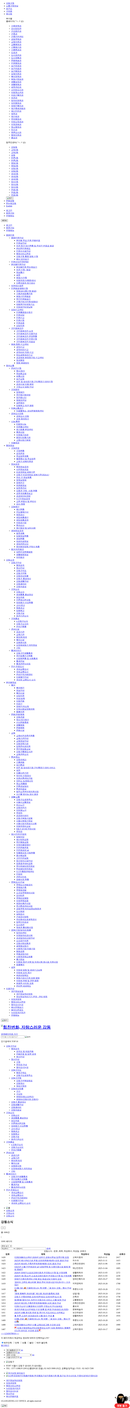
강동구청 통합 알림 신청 (27, 256)
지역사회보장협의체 (25, 709)
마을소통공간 (17, 408)
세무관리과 (16, 87)
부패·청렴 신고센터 (20, 344)
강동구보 (20, 613)
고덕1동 (14, 150)
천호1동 (14, 190)
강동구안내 (16, 563)
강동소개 (10, 560)
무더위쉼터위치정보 (25, 866)
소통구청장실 (12, 6)
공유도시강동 (17, 413)
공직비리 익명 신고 (25, 352)
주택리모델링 (22, 898)
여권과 (14, 98)
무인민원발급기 (23, 299)
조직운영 (20, 453)
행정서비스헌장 (23, 254)
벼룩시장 (20, 376)
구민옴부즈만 (17, 328)
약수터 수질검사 (23, 776)
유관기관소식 (22, 616)
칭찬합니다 (21, 397)
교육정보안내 (22, 741)
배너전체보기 (17, 1007)
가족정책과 (16, 26)
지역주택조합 (22, 901)
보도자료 (20, 597)
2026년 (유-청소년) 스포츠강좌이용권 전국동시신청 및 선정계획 (43, 1276)
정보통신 (20, 272)
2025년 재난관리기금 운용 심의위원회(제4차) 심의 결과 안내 (41, 1260)
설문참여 (20, 403)
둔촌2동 (14, 160)
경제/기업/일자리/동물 (21, 930)
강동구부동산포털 (24, 818)
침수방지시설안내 (24, 861)
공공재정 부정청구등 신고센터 (30, 358)
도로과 (14, 52)
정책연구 (20, 483)
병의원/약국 (21, 637)
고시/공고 (20, 605)
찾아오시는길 (17, 1005)
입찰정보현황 (22, 536)
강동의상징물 (22, 576)
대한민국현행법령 (24, 552)
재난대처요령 (22, 839)
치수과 (14, 130)
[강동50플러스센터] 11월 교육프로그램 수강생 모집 (37, 1325)
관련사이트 (21, 877)
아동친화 (20, 701)
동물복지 (20, 965)
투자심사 (20, 525)
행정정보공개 (22, 467)
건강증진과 (16, 31)
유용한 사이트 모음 (25, 983)
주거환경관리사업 (24, 906)
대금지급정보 (22, 541)
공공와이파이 (22, 815)
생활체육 (20, 725)
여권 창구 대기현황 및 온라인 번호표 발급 (35, 246)
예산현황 (20, 509)
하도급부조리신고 (24, 355)
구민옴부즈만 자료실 (25, 342)
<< (2, 1333)
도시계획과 (16, 58)
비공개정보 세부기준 (25, 472)
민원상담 (20, 315)
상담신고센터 (17, 310)
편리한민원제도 (23, 248)
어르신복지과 (17, 95)
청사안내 (20, 568)
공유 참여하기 (22, 419)
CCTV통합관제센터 (25, 871)
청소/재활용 (21, 784)
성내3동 (14, 179)
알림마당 (20, 837)
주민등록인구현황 (24, 656)
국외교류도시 (22, 672)
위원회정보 (21, 485)
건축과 (14, 34)
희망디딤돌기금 (23, 437)
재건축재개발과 (18, 108)
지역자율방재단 (23, 845)
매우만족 (8, 1343)
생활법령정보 (22, 555)
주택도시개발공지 (24, 885)
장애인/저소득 (22, 706)
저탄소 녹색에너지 (24, 781)
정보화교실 (21, 374)
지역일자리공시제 (24, 935)
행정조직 (20, 565)
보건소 (9, 8)
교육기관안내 (22, 738)
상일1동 (14, 168)
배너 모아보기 (22, 259)
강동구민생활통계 (24, 653)
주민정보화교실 (23, 749)
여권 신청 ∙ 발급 (23, 270)
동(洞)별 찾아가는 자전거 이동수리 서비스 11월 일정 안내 (40, 1300)
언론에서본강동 (23, 600)
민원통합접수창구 (24, 312)
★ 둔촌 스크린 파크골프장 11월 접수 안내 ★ (34, 1316)
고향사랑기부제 (23, 440)
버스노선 (20, 805)
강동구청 (10, 3)
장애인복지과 (17, 106)
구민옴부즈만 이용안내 (26, 334)
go (22, 1350)
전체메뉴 (10, 216)
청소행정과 (16, 127)
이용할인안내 (22, 677)
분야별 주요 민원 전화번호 (28, 240)
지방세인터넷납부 (24, 307)
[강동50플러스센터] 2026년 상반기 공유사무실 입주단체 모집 (41, 1257)
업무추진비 (21, 488)
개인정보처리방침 (24, 994)
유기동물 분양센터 (24, 429)
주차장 (19, 831)
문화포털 (10, 201)
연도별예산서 (22, 512)
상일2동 (14, 171)
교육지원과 (16, 42)
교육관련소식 (22, 754)
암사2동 (14, 184)
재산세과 (15, 116)
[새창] (15, 1373)
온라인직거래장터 (24, 674)
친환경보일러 (22, 786)
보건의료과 (16, 68)
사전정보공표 (22, 469)
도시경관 (20, 925)
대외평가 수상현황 (24, 602)
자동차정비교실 (23, 826)
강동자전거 (21, 808)
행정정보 (10, 445)
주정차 (19, 813)
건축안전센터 (17, 37)
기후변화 (20, 762)
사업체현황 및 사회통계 (27, 658)
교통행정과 (16, 44)
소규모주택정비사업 (25, 893)
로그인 (9, 210)
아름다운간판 (22, 773)
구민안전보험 (22, 858)
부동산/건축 (21, 278)
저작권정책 (16, 999)
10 (15, 1333)
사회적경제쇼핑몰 (24, 957)
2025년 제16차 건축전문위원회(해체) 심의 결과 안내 (37, 1264)
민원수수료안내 (23, 251)
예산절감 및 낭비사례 (26, 528)
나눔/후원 (15, 421)
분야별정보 (11, 682)
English (9, 206)
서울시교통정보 (23, 802)
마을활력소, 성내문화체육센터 (30, 411)
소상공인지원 (22, 941)
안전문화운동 (22, 847)
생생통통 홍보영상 (24, 595)
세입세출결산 (22, 517)
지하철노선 (21, 810)
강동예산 (15, 507)
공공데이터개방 (23, 496)
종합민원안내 (17, 238)
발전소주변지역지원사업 (27, 792)
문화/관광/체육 (17, 714)
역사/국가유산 (22, 720)
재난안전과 (16, 111)
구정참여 (15, 389)
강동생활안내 (22, 581)
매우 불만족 (42, 1343)
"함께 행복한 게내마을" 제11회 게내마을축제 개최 (36, 1293)
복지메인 (20, 688)
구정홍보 (15, 618)
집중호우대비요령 (24, 863)
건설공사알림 (22, 917)
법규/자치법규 (17, 549)
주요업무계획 (22, 456)
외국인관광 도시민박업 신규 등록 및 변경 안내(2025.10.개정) (41, 1309)
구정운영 (15, 448)
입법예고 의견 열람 (25, 405)
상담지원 (20, 326)
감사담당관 (16, 29)
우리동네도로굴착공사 (26, 919)
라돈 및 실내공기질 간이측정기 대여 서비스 (35, 768)
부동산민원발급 (23, 296)
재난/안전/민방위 (18, 834)
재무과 (14, 114)
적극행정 (20, 360)
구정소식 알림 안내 (25, 387)
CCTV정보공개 (23, 499)
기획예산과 (16, 47)
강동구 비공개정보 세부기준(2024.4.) (32, 475)
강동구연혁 (21, 573)
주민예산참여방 (23, 395)
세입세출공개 (22, 520)
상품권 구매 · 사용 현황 (26, 491)
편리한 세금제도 (23, 986)
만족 (17, 1343)
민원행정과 (16, 63)
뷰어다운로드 (17, 1010)
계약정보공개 (17, 531)
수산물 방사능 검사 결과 (27, 794)
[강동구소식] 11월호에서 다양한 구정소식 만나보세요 (38, 1306)
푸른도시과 (16, 132)
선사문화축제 (22, 722)
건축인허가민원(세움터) (27, 302)
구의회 (9, 11)
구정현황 (20, 451)
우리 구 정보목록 (23, 477)
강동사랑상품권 (23, 943)
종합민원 (10, 235)
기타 (18, 648)
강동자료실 (21, 587)
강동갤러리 (21, 584)
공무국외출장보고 (24, 493)
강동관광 (20, 717)
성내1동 (14, 174)
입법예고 (20, 610)
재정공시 (20, 515)
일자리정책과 (17, 100)
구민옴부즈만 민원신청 (26, 339)
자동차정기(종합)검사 (26, 280)
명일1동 (14, 163)
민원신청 (20, 320)
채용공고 (20, 608)
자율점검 (15, 443)
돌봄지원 (20, 712)
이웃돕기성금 (22, 435)
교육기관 (20, 634)
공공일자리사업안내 (25, 938)
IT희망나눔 (21, 424)
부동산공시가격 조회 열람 (28, 978)
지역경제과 (16, 124)
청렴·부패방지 (22, 363)
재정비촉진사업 (23, 903)
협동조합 (20, 951)
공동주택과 (16, 39)
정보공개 (15, 464)
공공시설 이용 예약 (25, 384)
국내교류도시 (22, 669)
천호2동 (14, 192)
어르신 (19, 704)
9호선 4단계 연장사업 (26, 829)
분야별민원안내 (18, 264)
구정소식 (15, 589)
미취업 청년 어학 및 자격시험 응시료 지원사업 (37, 962)
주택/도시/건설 (17, 882)
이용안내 (10, 989)
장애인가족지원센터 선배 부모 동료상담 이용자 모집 (38, 1279)
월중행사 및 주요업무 (26, 459)
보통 (24, 1343)
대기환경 (20, 765)
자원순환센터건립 (24, 778)
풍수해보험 (21, 855)
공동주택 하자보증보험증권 (28, 909)
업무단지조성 (22, 922)
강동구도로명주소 (24, 800)
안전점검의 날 (22, 850)
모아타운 (20, 895)
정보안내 (20, 690)
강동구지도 (21, 571)
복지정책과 (16, 76)
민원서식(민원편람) (20, 262)
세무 (18, 275)
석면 (18, 770)
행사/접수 (20, 371)
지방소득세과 (17, 122)
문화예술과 (16, 60)
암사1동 (14, 182)
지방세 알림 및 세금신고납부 (29, 970)
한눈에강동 (11, 203)
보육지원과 (16, 74)
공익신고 (20, 347)
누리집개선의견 (18, 1013)
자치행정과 (16, 103)
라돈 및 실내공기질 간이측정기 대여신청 (34, 381)
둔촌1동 (14, 158)
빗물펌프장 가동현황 (25, 853)
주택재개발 (21, 890)
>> (18, 1333)
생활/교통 (15, 797)
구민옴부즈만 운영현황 (26, 336)
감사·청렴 (20, 504)
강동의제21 (21, 760)
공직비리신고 (22, 350)
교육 (13, 733)
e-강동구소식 (22, 621)
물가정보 (20, 959)
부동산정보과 (17, 79)
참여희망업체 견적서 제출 (28, 547)
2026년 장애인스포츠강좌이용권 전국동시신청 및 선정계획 (40, 1273)
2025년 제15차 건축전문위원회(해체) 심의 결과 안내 (37, 1303)
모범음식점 (21, 642)
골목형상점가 (22, 946)
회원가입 (10, 213)
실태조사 (20, 914)
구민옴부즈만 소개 (24, 331)
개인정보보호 (17, 991)
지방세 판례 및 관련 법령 (27, 981)
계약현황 (20, 539)
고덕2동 (14, 152)
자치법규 (20, 557)
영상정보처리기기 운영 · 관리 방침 (31, 997)
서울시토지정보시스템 (26, 823)
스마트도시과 (17, 90)
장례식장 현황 (22, 879)
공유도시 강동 (22, 416)
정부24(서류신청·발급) (26, 291)
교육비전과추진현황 (25, 736)
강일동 (14, 147)
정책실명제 (21, 480)
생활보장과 (16, 82)
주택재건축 (21, 887)
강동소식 (20, 592)
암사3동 (14, 187)
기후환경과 (16, 50)
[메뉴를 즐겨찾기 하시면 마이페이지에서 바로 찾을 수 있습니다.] (2, 1227)
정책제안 (20, 392)
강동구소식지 (22, 624)
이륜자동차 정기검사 (25, 283)
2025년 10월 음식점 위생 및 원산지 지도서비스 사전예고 (39, 1313)
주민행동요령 (22, 842)
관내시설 (15, 629)
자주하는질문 (17, 286)
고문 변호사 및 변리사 (26, 501)
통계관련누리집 (23, 664)
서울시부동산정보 (24, 821)
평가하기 (5, 1345)
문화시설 (20, 730)
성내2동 (14, 176)
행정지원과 (16, 135)
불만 (31, 1343)
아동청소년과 (17, 92)
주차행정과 (16, 119)
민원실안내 (21, 243)
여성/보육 (20, 698)
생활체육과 (16, 84)
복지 (13, 685)
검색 (48, 1248)
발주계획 (20, 533)
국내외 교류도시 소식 (26, 680)
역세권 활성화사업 (24, 927)
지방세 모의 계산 (23, 973)
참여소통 (10, 366)
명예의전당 (21, 400)
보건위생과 (16, 66)
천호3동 (14, 195)
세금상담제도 (22, 975)
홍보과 (14, 138)
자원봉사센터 (22, 427)
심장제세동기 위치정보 (26, 645)
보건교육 (20, 379)
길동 (13, 155)
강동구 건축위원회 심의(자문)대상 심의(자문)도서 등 (38, 1297)
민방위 (19, 874)
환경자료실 (21, 789)
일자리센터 (21, 933)
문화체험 (20, 728)
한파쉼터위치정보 (24, 869)
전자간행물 (21, 626)
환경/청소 (15, 757)
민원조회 (20, 323)
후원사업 (20, 432)
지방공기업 (21, 523)
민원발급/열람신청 (19, 288)
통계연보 (20, 661)
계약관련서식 (22, 544)
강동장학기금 (22, 744)
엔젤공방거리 (22, 954)
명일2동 (14, 166)
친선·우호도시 (17, 666)
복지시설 (20, 640)
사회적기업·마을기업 (25, 949)
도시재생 (20, 911)
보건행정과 (16, 71)
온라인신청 (16, 368)
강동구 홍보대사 (23, 579)
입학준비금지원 (23, 746)
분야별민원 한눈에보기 (26, 267)
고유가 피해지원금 (24, 461)
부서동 (9, 14)
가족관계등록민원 (24, 294)
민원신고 (20, 318)
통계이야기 (16, 650)
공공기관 (20, 632)
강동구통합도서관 (24, 752)
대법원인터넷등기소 (25, 304)
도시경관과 (16, 55)
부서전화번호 (12, 1396)
